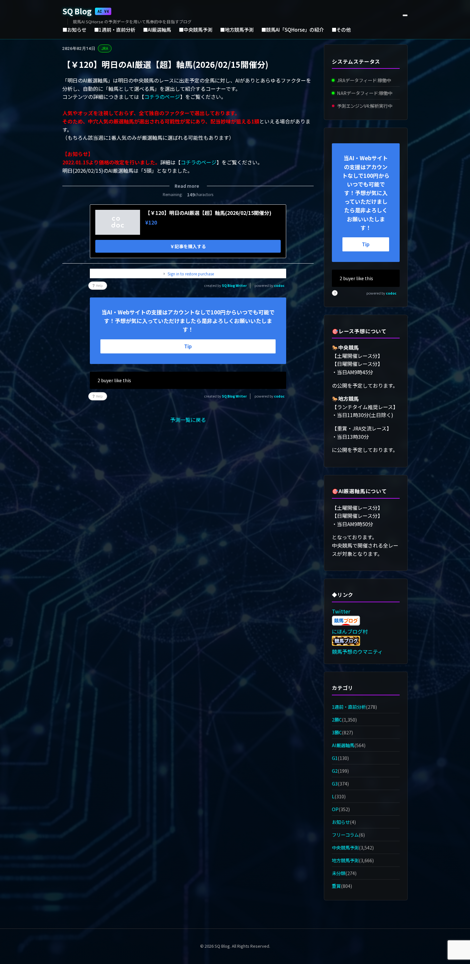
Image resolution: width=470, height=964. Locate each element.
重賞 (336, 886)
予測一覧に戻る (188, 419)
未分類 (338, 873)
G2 (335, 770)
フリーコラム (345, 834)
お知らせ (341, 821)
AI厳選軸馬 (343, 745)
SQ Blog (85, 11)
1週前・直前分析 (349, 706)
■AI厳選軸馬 (157, 29)
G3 (335, 783)
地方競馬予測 (345, 860)
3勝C (337, 732)
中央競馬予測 (345, 847)
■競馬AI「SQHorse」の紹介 (292, 29)
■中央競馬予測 (195, 29)
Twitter (341, 611)
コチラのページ (162, 96)
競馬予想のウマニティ (357, 651)
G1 (335, 758)
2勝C (337, 719)
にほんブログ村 (350, 631)
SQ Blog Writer (234, 285)
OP (335, 809)
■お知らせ (74, 29)
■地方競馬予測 (237, 29)
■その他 (341, 29)
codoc (279, 285)
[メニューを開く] (405, 15)
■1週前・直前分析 (114, 29)
